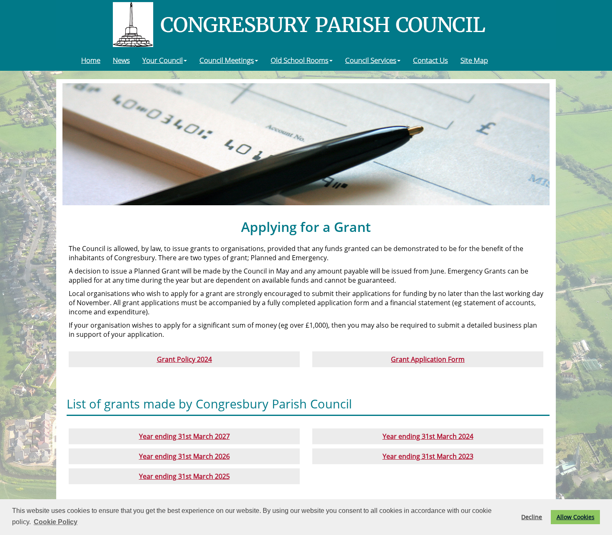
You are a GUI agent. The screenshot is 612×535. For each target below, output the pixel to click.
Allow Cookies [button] (576, 517)
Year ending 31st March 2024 (428, 436)
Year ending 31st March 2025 (184, 476)
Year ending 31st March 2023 (428, 456)
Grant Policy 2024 (184, 359)
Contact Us (430, 60)
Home (90, 60)
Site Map (474, 60)
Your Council (162, 60)
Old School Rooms (299, 60)
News (121, 60)
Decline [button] (531, 517)
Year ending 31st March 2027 (184, 436)
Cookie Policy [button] (55, 521)
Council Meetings (226, 60)
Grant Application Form (428, 359)
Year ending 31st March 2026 (184, 456)
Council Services (370, 60)
